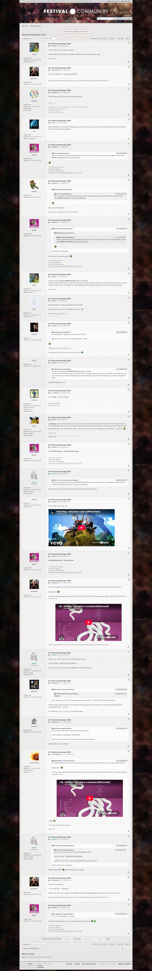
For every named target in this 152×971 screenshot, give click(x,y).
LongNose (34, 400)
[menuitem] (125, 964)
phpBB (30, 964)
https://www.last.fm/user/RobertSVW (58, 348)
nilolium (34, 482)
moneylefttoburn (34, 762)
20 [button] (110, 39)
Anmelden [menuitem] (126, 1)
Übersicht (69, 964)
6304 (29, 429)
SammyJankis (61, 694)
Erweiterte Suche (125, 18)
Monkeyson (34, 691)
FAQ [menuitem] (21, 22)
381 (29, 338)
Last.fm (50, 103)
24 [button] (122, 39)
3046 (29, 403)
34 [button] (126, 39)
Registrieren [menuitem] (115, 1)
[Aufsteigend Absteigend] (100, 939)
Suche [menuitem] (25, 22)
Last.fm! (50, 433)
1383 (29, 104)
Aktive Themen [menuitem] (128, 22)
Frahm (34, 309)
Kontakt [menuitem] (77, 964)
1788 (29, 195)
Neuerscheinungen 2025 (34, 34)
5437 (29, 487)
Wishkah (34, 154)
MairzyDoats (34, 78)
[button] (100, 38)
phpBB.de (40, 965)
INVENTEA (41, 967)
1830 (29, 364)
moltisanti (34, 334)
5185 (29, 695)
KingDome (34, 101)
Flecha (34, 426)
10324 (29, 730)
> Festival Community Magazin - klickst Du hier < (76, 31)
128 (29, 503)
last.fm (50, 829)
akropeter (34, 191)
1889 (29, 135)
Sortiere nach (77, 939)
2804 (29, 82)
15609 (29, 158)
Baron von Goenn (60, 480)
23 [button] (119, 39)
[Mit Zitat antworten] (128, 42)
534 (29, 766)
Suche (115, 18)
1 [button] (106, 39)
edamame (34, 499)
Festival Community (56, 7)
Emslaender (34, 726)
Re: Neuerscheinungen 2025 (59, 44)
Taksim (34, 54)
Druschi (34, 360)
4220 (29, 58)
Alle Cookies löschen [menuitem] (89, 964)
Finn (34, 131)
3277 (29, 313)
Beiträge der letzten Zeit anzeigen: (52, 939)
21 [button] (113, 39)
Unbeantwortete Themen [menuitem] (116, 22)
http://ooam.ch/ (52, 405)
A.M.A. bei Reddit (64, 711)
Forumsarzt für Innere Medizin (56, 313)
